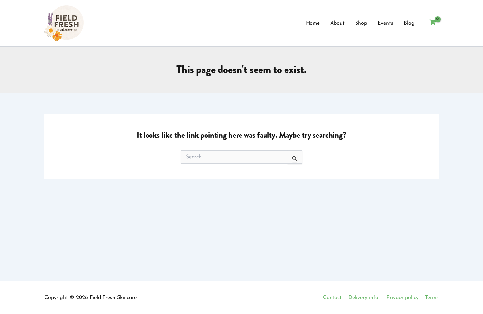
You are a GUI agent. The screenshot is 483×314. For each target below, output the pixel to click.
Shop (361, 23)
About (337, 23)
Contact (332, 297)
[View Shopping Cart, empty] (432, 23)
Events (385, 23)
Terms (432, 297)
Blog (409, 23)
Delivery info (363, 297)
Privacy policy (402, 297)
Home (313, 23)
